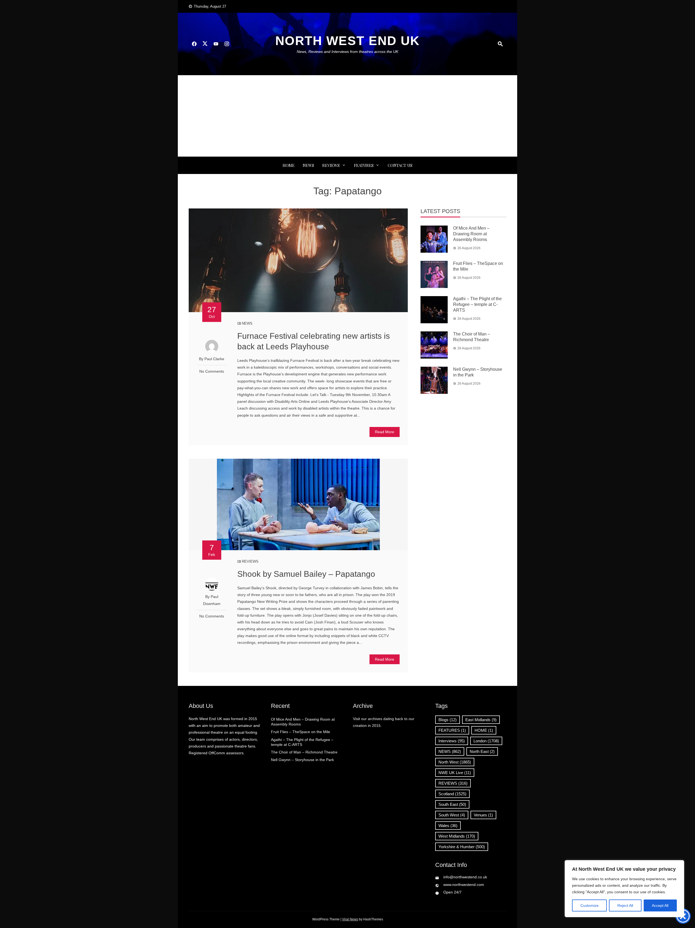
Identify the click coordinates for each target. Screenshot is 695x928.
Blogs (447, 719)
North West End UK (347, 41)
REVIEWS (331, 165)
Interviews (451, 741)
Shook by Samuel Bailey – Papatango (306, 573)
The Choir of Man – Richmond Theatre (304, 752)
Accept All (660, 905)
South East (452, 804)
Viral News (350, 919)
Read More (384, 432)
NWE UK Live (454, 772)
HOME (484, 730)
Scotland (452, 793)
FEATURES (364, 165)
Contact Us (400, 165)
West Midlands (456, 836)
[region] (624, 888)
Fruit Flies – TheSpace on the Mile (300, 732)
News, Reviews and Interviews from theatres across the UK (347, 51)
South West (451, 815)
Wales (447, 825)
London (486, 741)
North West (454, 762)
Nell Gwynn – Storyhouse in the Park (302, 760)
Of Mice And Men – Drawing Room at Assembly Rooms (471, 234)
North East (482, 751)
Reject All (625, 905)
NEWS (308, 165)
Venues (483, 815)
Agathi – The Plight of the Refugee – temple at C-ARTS (477, 304)
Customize (589, 905)
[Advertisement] (347, 116)
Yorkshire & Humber (461, 846)
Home (289, 165)
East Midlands (481, 719)
